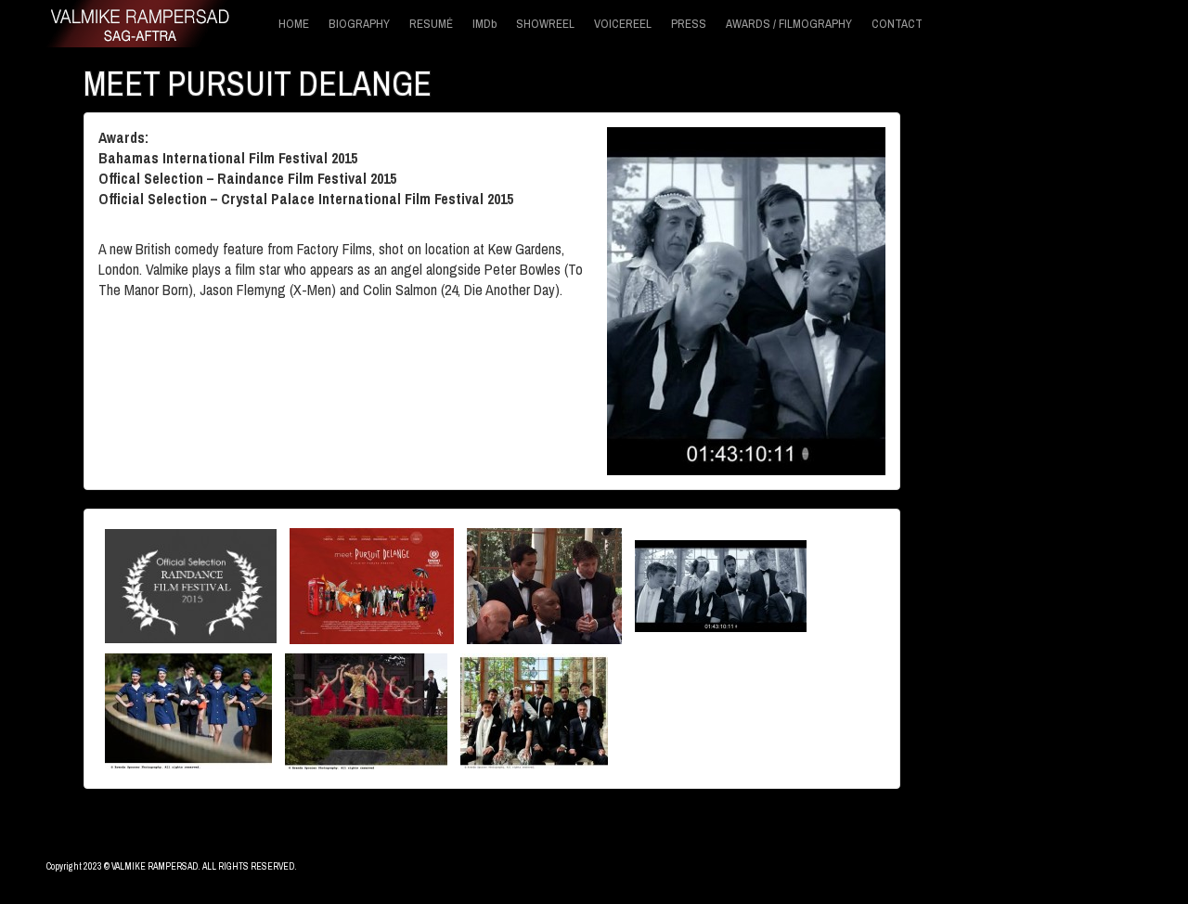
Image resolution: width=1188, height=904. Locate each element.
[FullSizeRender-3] (366, 709)
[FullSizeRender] (534, 709)
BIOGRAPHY (359, 24)
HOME (293, 24)
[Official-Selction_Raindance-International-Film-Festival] (190, 584)
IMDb (484, 24)
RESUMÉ (431, 24)
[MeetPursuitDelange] (720, 584)
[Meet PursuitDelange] (371, 584)
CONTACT (897, 24)
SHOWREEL (545, 24)
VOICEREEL (623, 24)
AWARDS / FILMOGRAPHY (789, 24)
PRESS (688, 24)
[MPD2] (544, 584)
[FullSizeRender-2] (188, 709)
